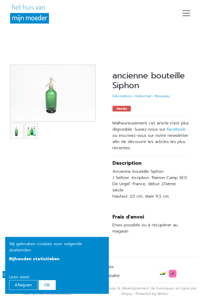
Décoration (122, 96)
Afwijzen (23, 285)
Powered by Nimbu (152, 293)
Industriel (143, 96)
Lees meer (19, 277)
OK (47, 285)
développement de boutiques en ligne (155, 288)
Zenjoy (126, 293)
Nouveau (162, 96)
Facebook (176, 129)
